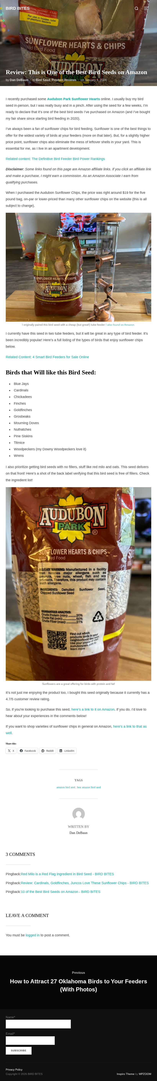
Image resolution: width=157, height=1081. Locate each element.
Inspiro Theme (125, 1073)
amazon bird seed (65, 787)
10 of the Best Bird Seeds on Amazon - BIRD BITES (60, 892)
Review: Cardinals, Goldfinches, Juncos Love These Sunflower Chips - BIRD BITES (85, 883)
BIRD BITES (18, 8)
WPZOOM (145, 1073)
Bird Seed (43, 80)
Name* (10, 1017)
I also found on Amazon (120, 324)
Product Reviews (64, 80)
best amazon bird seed (89, 787)
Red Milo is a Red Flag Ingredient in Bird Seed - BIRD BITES (67, 874)
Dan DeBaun (19, 80)
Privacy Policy (14, 1069)
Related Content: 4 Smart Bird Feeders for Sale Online (47, 357)
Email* (10, 1033)
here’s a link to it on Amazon (92, 709)
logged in (33, 935)
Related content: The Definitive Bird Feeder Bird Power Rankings (55, 159)
